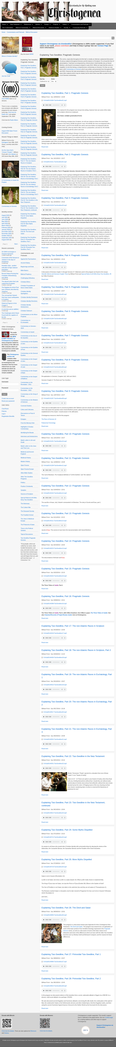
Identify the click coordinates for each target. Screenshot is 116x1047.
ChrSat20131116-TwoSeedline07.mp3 (54, 343)
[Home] (53, 11)
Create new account (8, 398)
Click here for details (8, 1031)
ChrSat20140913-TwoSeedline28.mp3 (55, 986)
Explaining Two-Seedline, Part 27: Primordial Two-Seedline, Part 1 (28, 239)
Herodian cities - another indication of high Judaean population (10, 267)
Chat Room (5, 408)
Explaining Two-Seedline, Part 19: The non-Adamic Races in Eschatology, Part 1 (29, 176)
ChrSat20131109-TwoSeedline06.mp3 (55, 318)
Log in (3, 413)
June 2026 (5, 219)
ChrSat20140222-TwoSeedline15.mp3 (55, 576)
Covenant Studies (26, 405)
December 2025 (6, 231)
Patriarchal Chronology (48, 423)
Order (53, 79)
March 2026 (5, 225)
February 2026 (6, 227)
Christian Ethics (25, 282)
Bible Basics (24, 270)
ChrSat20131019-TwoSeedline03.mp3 (55, 205)
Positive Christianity (27, 486)
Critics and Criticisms (27, 409)
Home (3, 32)
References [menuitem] (27, 25)
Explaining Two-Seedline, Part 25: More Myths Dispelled (28, 223)
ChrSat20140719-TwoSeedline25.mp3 (55, 867)
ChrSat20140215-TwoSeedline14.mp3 (55, 548)
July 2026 (5, 217)
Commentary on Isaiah (27, 332)
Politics (23, 482)
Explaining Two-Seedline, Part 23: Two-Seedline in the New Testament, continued (29, 208)
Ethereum (33, 1031)
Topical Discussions (27, 534)
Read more (45, 147)
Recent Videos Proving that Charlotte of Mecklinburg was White (10, 275)
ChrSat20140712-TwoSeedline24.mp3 (55, 837)
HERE (31, 54)
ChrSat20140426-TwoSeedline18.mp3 (55, 657)
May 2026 (5, 221)
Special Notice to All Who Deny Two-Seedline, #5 (96, 274)
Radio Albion (14, 120)
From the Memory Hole (27, 423)
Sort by (42, 79)
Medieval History (26, 457)
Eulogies (23, 419)
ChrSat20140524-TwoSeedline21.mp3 (55, 739)
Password (5, 388)
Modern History (25, 461)
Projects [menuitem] (55, 25)
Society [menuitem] (65, 28)
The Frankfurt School (27, 515)
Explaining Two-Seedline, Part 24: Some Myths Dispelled (28, 216)
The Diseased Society (27, 511)
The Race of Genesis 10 (49, 419)
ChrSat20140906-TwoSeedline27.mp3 (55, 961)
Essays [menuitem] (46, 25)
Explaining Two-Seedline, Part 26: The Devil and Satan (28, 231)
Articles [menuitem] (37, 25)
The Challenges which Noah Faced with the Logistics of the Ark (10, 315)
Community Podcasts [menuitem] (78, 28)
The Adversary (25, 503)
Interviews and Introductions (29, 436)
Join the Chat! (6, 76)
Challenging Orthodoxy (28, 278)
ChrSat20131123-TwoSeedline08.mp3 (55, 367)
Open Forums (25, 465)
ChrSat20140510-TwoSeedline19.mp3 (55, 684)
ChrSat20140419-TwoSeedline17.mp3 (55, 633)
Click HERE (5, 98)
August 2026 (5, 215)
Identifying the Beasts (27, 432)
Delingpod (5, 142)
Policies (4, 411)
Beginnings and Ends (27, 266)
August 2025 (5, 239)
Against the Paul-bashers (28, 259)
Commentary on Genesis (73, 69)
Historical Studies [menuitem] (53, 28)
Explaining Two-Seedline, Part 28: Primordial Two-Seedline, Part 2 (28, 247)
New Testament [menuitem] (14, 25)
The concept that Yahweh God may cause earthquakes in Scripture (10, 297)
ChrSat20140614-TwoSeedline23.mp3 (55, 813)
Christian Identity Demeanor (29, 297)
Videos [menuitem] (64, 25)
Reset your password (8, 401)
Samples (23, 490)
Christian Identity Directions (29, 301)
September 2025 (7, 237)
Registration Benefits (8, 416)
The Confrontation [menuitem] (7, 27)
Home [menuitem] (3, 25)
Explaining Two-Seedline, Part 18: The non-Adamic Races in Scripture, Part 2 (28, 168)
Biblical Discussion (31, 32)
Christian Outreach (26, 310)
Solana (6, 1033)
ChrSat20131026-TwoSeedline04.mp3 (55, 262)
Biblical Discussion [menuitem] (37, 28)
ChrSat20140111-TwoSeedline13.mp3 (54, 520)
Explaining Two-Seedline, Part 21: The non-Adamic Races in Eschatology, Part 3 (29, 192)
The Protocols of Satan (27, 524)
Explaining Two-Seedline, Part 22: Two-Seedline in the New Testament (29, 200)
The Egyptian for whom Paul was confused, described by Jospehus (10, 289)
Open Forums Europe (27, 469)
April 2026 (5, 223)
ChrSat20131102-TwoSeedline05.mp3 (55, 294)
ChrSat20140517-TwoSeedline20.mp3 (55, 712)
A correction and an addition (10, 309)
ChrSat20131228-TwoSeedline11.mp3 (55, 465)
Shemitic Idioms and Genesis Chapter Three (55, 274)
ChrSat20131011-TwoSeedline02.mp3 (55, 162)
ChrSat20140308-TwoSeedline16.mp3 (55, 603)
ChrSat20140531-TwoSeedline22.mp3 (55, 763)
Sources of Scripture (27, 494)
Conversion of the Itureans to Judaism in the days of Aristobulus (10, 259)
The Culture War (26, 507)
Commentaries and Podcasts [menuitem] (79, 25)
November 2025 (6, 233)
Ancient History (25, 263)
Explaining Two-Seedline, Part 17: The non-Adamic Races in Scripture (28, 161)
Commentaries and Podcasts (15, 32)
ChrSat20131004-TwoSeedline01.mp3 (55, 100)
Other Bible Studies (26, 473)
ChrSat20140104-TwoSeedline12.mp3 (55, 493)
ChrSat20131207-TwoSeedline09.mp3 (55, 398)
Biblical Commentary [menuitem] (21, 28)
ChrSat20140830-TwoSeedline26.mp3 (55, 915)
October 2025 (6, 235)
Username (5, 381)
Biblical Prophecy (26, 274)
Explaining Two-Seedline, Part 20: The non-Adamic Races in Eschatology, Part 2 (29, 184)
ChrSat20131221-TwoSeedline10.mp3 (55, 441)
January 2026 (6, 229)
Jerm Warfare (12, 154)
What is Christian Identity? (9, 56)
